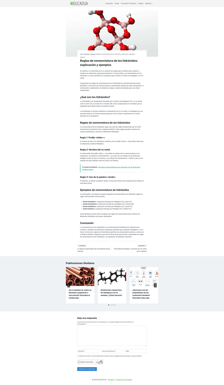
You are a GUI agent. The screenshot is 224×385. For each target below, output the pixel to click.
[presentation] (80, 276)
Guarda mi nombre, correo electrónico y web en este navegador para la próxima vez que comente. (110, 356)
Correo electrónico (109, 351)
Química (82, 57)
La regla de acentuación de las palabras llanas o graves (93, 248)
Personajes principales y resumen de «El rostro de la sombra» (130, 248)
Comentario (82, 324)
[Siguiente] (155, 285)
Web (127, 351)
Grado (117, 3)
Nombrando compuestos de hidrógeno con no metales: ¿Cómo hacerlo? (111, 292)
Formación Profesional (128, 3)
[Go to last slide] (68, 285)
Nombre (81, 351)
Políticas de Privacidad (124, 380)
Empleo (140, 3)
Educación (109, 3)
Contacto (111, 380)
